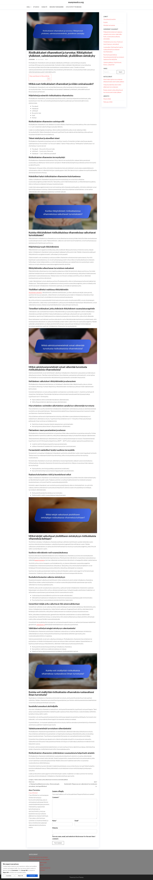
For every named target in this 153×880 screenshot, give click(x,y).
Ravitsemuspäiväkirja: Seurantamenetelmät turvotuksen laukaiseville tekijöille (113, 57)
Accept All (32, 875)
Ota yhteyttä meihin (73, 7)
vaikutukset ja (40, 624)
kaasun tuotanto (39, 560)
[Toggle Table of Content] (48, 78)
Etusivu (36, 7)
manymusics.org (76, 2)
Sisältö (44, 7)
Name (54, 821)
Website (55, 828)
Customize (8, 875)
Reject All (20, 875)
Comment (55, 797)
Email (77, 821)
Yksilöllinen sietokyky (35, 292)
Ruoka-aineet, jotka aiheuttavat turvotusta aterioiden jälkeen (51, 779)
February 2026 (107, 102)
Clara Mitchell (41, 59)
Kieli (28, 7)
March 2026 (107, 99)
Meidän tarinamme (57, 7)
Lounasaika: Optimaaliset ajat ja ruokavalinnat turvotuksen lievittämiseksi (113, 49)
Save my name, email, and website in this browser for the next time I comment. (73, 838)
